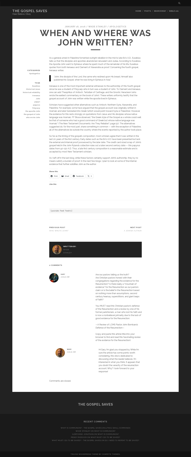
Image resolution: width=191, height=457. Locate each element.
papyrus (36, 105)
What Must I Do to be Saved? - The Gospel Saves (76, 440)
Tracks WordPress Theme (84, 454)
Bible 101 (174, 11)
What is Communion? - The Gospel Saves (81, 428)
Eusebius (36, 86)
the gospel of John (32, 114)
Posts (147, 11)
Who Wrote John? (58, 231)
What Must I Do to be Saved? (105, 437)
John (38, 99)
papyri (37, 102)
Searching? (160, 11)
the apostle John (32, 111)
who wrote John (33, 117)
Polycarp (36, 108)
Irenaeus (36, 96)
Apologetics (118, 26)
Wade (69, 349)
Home (138, 11)
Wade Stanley (97, 26)
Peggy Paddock (79, 437)
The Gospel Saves (29, 11)
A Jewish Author (133, 231)
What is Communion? (104, 431)
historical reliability (31, 92)
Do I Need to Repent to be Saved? (122, 440)
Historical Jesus (33, 89)
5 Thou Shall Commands (118, 428)
